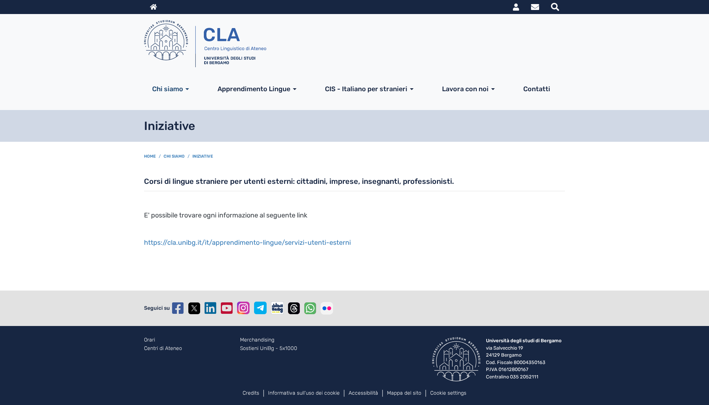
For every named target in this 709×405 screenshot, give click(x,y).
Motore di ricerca (555, 7)
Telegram (260, 308)
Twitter (194, 308)
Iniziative (202, 156)
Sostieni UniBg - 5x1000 (268, 348)
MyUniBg (516, 7)
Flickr (327, 308)
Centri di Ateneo (163, 348)
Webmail (535, 7)
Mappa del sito (404, 393)
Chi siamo (167, 89)
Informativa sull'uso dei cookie (304, 393)
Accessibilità (363, 393)
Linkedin (210, 308)
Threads (294, 308)
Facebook (178, 308)
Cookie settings (448, 393)
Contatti (536, 89)
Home (150, 156)
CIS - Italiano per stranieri (366, 89)
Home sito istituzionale (153, 7)
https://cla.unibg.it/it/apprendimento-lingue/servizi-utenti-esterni (247, 242)
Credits (251, 393)
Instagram (243, 308)
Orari (149, 340)
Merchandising (257, 340)
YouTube (227, 308)
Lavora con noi (465, 89)
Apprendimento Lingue (254, 89)
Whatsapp (310, 308)
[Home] (351, 43)
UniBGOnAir (277, 308)
